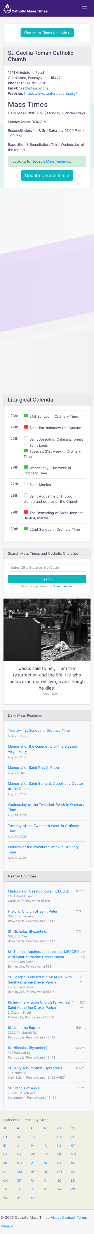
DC (32, 1137)
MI (59, 1154)
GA (59, 1137)
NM (19, 1172)
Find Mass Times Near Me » (47, 33)
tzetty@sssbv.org (33, 88)
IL (18, 1145)
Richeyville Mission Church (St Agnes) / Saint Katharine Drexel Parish (40, 1005)
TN (5, 1189)
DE (19, 1137)
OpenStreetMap (63, 586)
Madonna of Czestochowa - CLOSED (39, 891)
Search (47, 579)
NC (46, 1172)
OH (73, 1172)
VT (46, 1189)
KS (59, 1145)
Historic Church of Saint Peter (32, 911)
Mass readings (58, 161)
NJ (5, 1172)
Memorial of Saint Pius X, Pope (33, 767)
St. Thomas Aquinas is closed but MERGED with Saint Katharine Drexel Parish (43, 954)
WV (5, 1198)
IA (45, 1145)
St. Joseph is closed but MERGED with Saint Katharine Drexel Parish (40, 979)
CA (59, 1128)
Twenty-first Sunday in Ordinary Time (39, 730)
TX (19, 1189)
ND (59, 1172)
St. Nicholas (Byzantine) (27, 931)
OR (19, 1180)
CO (73, 1128)
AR (46, 1128)
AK (19, 1128)
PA (32, 1180)
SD (73, 1180)
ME (19, 1154)
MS (5, 1163)
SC (59, 1180)
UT (32, 1189)
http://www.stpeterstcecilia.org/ (50, 93)
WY (32, 1198)
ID (4, 1145)
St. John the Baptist (24, 1027)
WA (73, 1189)
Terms (82, 1217)
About (56, 1217)
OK (5, 1180)
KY (73, 1145)
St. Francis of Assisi (24, 1088)
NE (46, 1163)
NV (59, 1163)
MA (46, 1154)
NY (32, 1172)
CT (5, 1137)
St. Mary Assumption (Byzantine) (35, 1068)
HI (72, 1137)
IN (32, 1145)
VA (59, 1189)
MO (19, 1163)
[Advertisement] (47, 241)
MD (32, 1154)
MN (73, 1154)
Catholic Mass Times (29, 11)
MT (32, 1163)
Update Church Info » (47, 175)
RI (45, 1180)
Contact (68, 1217)
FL (45, 1137)
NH (73, 1163)
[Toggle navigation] (84, 8)
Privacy (7, 1226)
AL (5, 1128)
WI (19, 1198)
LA (5, 1154)
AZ (32, 1128)
